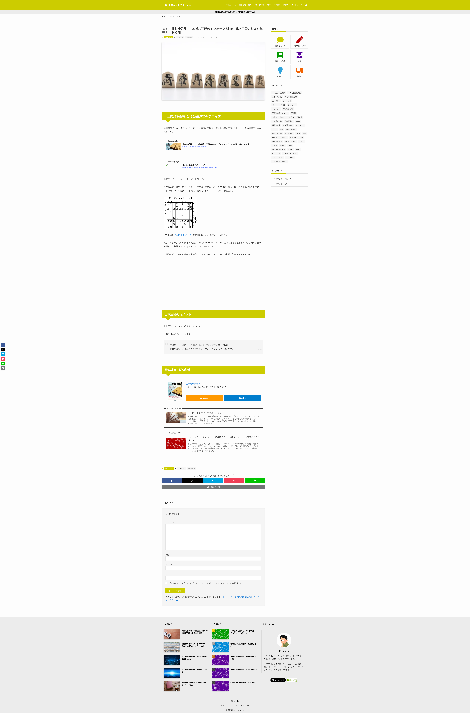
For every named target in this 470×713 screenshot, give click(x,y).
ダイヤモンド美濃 (278, 105)
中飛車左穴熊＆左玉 (279, 117)
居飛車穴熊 (189, 37)
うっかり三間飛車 (291, 97)
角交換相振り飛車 (278, 149)
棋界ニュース (168, 37)
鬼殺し (298, 149)
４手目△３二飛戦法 (279, 161)
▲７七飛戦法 (277, 97)
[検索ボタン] (305, 5)
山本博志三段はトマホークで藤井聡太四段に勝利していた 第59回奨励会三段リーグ (224, 439)
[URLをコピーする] (3, 368)
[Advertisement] (213, 281)
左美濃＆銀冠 (288, 125)
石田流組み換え (290, 141)
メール (168, 564)
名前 (167, 554)
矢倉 (304, 133)
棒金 (281, 129)
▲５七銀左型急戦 (294, 93)
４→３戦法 (290, 157)
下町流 (293, 113)
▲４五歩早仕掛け (278, 93)
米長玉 (274, 145)
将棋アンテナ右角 (281, 184)
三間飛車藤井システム (280, 113)
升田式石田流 (277, 121)
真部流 (298, 133)
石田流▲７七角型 (296, 137)
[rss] (238, 701)
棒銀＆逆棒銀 (291, 129)
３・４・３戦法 (277, 157)
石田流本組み (277, 141)
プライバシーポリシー (241, 705)
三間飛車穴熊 (288, 109)
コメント (169, 522)
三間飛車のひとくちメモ (178, 4)
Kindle (242, 398)
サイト (168, 573)
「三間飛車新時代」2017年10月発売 (205, 412)
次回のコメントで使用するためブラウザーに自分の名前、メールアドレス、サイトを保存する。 (205, 583)
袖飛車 (290, 145)
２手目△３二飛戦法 (290, 153)
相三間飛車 (289, 133)
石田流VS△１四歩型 (279, 137)
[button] (172, 480)
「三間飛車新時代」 (183, 234)
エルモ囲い (276, 101)
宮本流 (298, 121)
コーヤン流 (287, 101)
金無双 (290, 149)
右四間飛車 (289, 121)
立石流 (301, 141)
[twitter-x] (232, 701)
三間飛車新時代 (193, 383)
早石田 (274, 129)
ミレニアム (276, 109)
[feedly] (235, 701)
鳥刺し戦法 (276, 153)
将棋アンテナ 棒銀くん (282, 179)
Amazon (204, 398)
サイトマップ (226, 705)
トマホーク (180, 37)
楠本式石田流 (277, 133)
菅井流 (282, 145)
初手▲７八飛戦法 (295, 117)
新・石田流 (300, 125)
